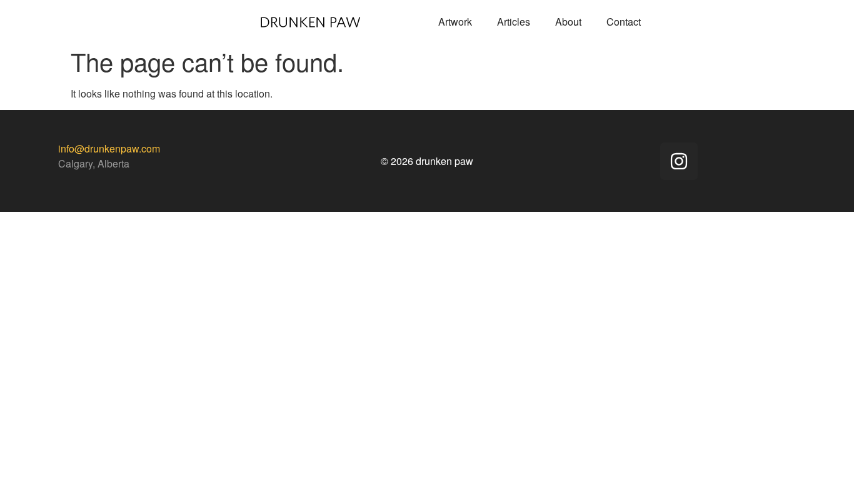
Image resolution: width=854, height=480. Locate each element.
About (568, 21)
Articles (513, 21)
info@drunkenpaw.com (109, 148)
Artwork (455, 21)
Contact (623, 21)
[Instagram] (679, 161)
